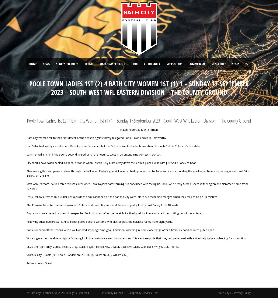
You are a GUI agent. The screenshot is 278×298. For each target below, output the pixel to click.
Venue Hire (219, 64)
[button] (246, 63)
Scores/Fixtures (67, 64)
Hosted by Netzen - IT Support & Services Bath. (130, 293)
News (46, 64)
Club (134, 64)
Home (33, 64)
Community (152, 64)
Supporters (174, 64)
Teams (89, 64)
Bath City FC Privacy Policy (235, 293)
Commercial (197, 64)
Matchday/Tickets (112, 64)
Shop (235, 64)
